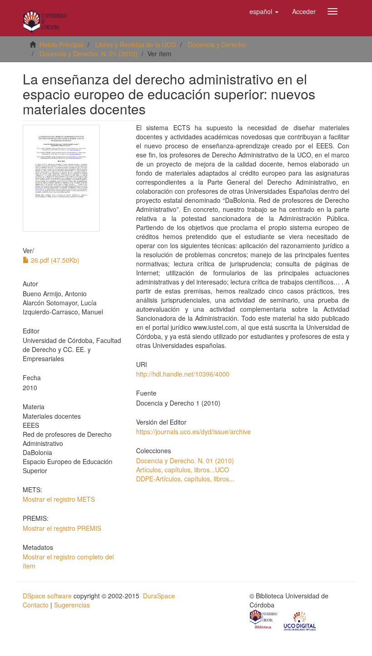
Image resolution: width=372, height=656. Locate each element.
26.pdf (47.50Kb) (54, 259)
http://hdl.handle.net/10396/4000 (183, 373)
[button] (264, 11)
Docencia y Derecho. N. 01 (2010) (88, 53)
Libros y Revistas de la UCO (135, 44)
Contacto (36, 604)
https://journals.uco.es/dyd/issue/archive (193, 431)
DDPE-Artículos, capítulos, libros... (185, 478)
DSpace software (47, 595)
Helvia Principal (61, 44)
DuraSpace (159, 595)
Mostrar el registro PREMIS (62, 528)
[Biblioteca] (264, 620)
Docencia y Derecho (217, 44)
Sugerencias (72, 604)
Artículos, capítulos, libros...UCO (182, 469)
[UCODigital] (300, 620)
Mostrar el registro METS (59, 499)
